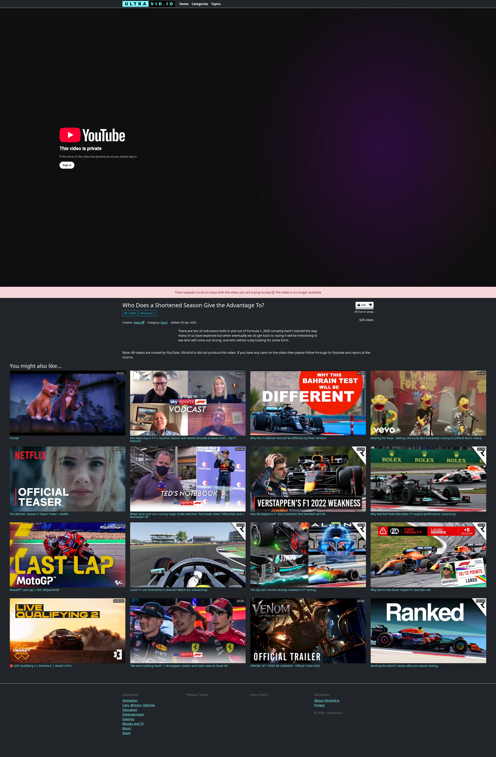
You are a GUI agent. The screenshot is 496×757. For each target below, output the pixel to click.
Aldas (138, 322)
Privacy (319, 705)
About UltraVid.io (326, 700)
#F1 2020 (130, 313)
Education (129, 710)
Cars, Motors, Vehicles (138, 705)
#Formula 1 (147, 313)
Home (184, 4)
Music (126, 728)
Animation (130, 700)
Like (363, 305)
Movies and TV (133, 724)
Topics (216, 4)
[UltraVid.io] (148, 4)
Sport (164, 322)
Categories (200, 4)
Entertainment (133, 714)
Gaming (128, 719)
